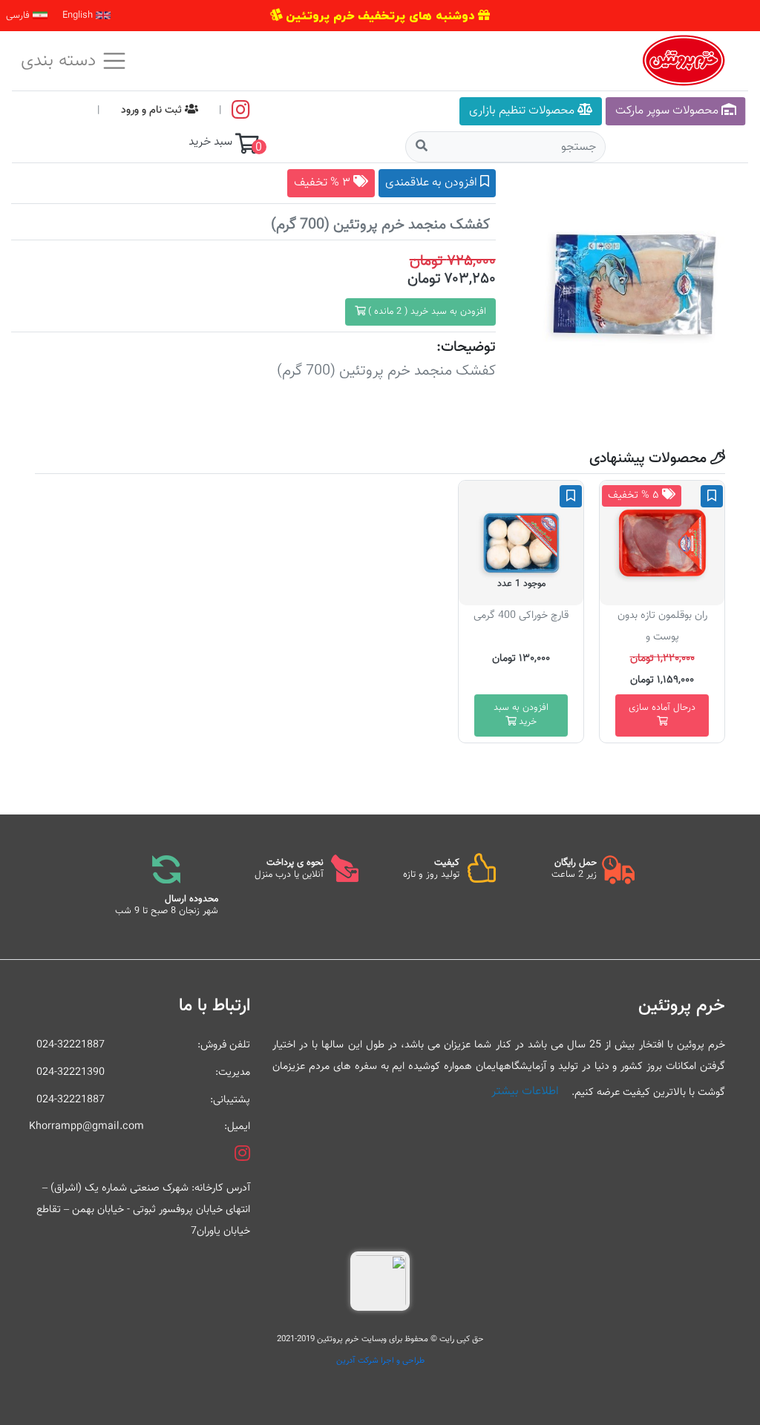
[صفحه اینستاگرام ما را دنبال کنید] (241, 110)
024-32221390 (70, 1072)
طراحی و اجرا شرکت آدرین (380, 1360)
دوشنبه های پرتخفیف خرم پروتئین (380, 15)
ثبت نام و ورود (153, 110)
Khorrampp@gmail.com (90, 1126)
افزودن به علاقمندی (432, 183)
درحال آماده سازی (662, 707)
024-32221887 (70, 1044)
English (79, 15)
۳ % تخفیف (323, 183)
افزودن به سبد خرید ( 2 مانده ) (425, 311)
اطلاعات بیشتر (525, 1091)
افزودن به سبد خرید (521, 714)
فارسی (19, 15)
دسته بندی (61, 61)
